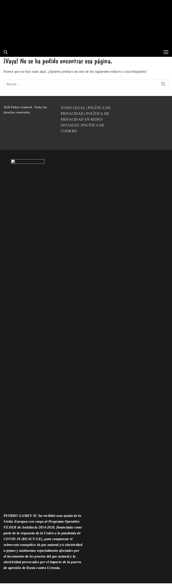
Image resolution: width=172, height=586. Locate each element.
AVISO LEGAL (73, 108)
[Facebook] (129, 109)
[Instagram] (151, 109)
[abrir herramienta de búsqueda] (6, 52)
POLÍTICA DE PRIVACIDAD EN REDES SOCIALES (85, 119)
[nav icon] (165, 52)
